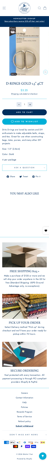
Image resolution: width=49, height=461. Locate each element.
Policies (24, 407)
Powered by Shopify (24, 459)
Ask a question (24, 167)
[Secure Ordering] (24, 354)
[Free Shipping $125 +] (24, 254)
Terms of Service (24, 416)
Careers (24, 393)
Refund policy (24, 421)
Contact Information (24, 397)
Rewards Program (24, 411)
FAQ (24, 402)
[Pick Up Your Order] (24, 306)
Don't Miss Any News (24, 434)
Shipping (15, 94)
